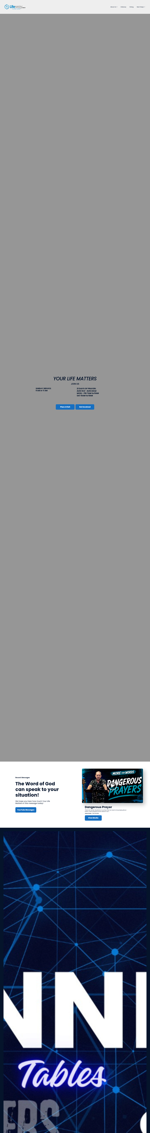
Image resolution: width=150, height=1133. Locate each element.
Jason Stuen (88, 813)
